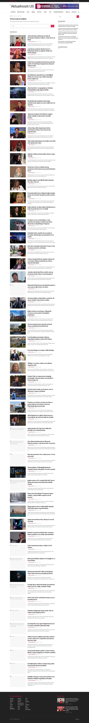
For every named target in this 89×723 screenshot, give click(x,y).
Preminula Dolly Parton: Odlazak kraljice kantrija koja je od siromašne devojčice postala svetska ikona (41, 195)
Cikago (11, 701)
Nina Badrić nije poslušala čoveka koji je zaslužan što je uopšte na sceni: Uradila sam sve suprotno (41, 103)
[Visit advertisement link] (57, 6)
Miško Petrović (31, 91)
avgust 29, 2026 (39, 67)
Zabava (26, 707)
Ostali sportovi (21, 703)
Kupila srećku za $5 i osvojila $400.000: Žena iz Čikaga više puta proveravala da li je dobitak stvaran (41, 482)
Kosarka (19, 698)
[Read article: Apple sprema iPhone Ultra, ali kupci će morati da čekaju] (18, 524)
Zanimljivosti (28, 709)
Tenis (26, 700)
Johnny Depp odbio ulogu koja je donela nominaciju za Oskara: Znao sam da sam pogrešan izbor (39, 130)
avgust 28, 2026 (38, 91)
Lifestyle (19, 700)
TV (25, 703)
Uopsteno (27, 704)
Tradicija (27, 701)
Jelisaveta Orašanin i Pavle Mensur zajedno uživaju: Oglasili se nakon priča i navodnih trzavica (40, 116)
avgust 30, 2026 (39, 41)
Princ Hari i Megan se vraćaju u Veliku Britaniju (41, 350)
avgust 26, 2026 (38, 172)
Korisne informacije (12, 708)
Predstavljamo (21, 704)
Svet (18, 709)
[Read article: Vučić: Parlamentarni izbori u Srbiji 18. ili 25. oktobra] (18, 550)
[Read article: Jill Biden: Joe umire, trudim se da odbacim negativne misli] (18, 368)
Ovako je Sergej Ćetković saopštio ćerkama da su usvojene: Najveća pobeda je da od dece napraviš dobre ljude (41, 261)
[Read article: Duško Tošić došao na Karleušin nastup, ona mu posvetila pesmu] (18, 602)
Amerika (11, 698)
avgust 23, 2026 (38, 316)
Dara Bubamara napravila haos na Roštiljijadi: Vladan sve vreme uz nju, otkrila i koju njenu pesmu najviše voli (40, 76)
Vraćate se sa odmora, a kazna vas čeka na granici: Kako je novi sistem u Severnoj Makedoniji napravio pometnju (40, 404)
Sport (19, 706)
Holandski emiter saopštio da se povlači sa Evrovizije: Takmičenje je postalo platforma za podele (41, 235)
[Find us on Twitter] (75, 1)
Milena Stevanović (32, 642)
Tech (26, 698)
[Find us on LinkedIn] (78, 1)
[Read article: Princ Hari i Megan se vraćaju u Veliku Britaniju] (18, 355)
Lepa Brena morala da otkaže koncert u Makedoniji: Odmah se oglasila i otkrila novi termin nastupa (40, 50)
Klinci (11, 706)
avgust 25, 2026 (38, 210)
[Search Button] (78, 12)
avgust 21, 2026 (39, 642)
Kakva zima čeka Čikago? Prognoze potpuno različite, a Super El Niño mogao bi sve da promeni (40, 495)
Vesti (26, 706)
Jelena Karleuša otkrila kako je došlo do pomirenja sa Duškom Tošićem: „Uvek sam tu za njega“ (41, 37)
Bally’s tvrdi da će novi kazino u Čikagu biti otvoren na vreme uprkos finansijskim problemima (39, 313)
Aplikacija (77, 719)
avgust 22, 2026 (38, 471)
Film (11, 703)
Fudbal (11, 704)
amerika (11, 700)
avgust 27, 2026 (38, 133)
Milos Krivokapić (32, 41)
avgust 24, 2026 (38, 264)
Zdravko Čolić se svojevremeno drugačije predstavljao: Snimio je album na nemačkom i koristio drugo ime (40, 378)
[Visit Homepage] (22, 6)
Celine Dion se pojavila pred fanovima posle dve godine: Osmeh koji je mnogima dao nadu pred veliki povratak (41, 64)
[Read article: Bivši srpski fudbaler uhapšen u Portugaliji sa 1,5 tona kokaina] (18, 563)
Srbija (19, 707)
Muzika (19, 701)
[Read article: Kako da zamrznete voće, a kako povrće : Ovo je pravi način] (18, 459)
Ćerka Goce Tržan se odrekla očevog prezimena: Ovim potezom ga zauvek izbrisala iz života (41, 169)
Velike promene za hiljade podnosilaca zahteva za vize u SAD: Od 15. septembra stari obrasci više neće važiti (41, 638)
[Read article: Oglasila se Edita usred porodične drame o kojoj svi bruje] (18, 158)
